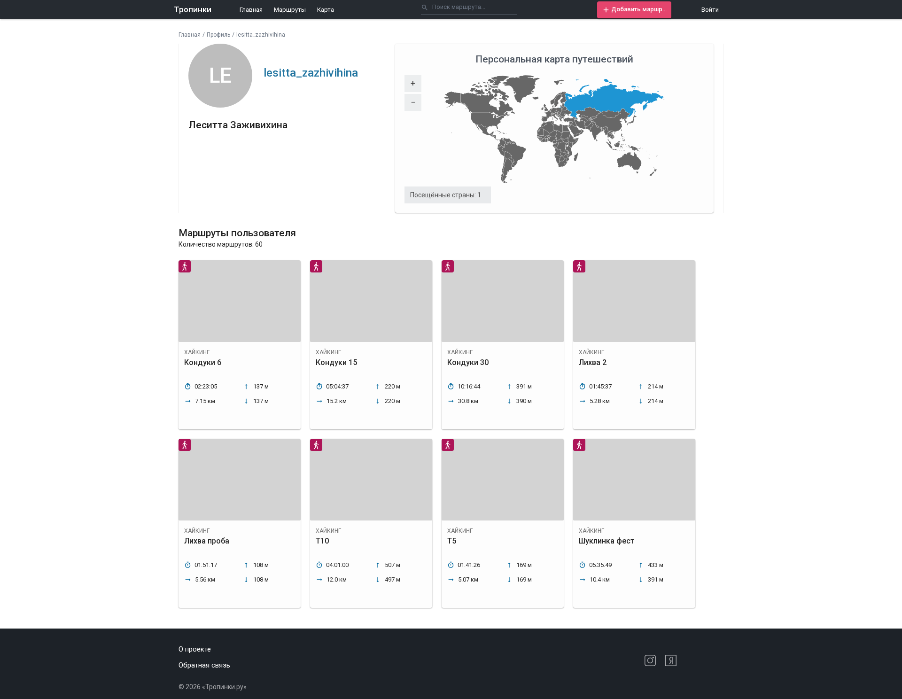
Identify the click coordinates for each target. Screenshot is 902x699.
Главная (251, 9)
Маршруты (290, 9)
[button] (634, 9)
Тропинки (192, 9)
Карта (325, 9)
